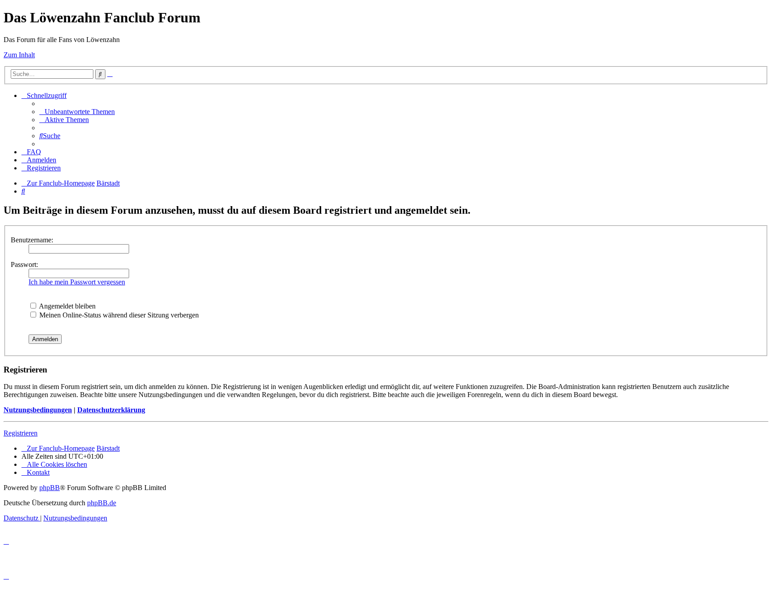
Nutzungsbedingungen (38, 410)
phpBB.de (101, 503)
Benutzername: (32, 240)
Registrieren (21, 433)
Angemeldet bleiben (67, 306)
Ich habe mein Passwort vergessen (77, 282)
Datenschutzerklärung (111, 410)
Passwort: (24, 264)
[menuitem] (77, 111)
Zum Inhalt (19, 55)
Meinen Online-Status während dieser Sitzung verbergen (118, 315)
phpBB (49, 487)
